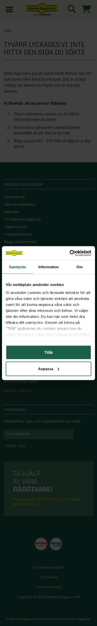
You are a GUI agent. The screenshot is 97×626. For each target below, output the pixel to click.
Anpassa (45, 368)
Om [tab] (79, 267)
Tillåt (48, 352)
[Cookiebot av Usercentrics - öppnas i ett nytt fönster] (69, 253)
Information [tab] (48, 267)
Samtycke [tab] (17, 267)
